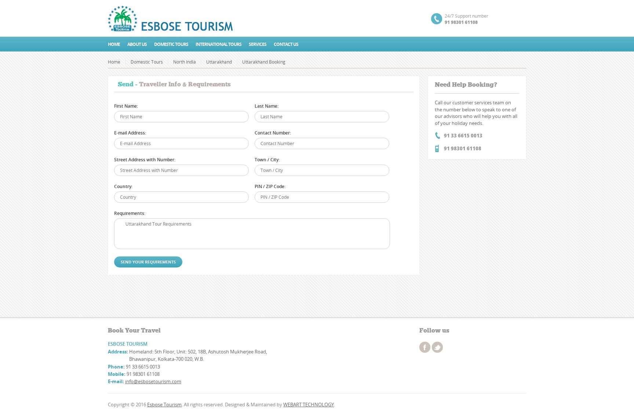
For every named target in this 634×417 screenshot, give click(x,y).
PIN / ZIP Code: (270, 186)
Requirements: (129, 213)
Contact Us (286, 44)
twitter (437, 347)
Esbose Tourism (164, 404)
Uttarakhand (219, 62)
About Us (137, 44)
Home (114, 44)
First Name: (126, 106)
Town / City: (267, 160)
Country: (123, 186)
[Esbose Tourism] (171, 18)
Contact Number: (273, 133)
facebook (424, 347)
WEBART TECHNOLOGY (308, 404)
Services (257, 44)
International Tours (218, 44)
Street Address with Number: (144, 160)
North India (184, 62)
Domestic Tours (171, 44)
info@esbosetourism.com (153, 381)
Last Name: (266, 106)
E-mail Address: (130, 133)
